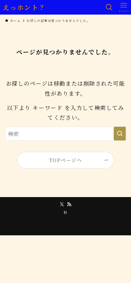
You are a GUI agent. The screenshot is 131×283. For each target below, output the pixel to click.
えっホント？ (24, 7)
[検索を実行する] (120, 134)
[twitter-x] (62, 204)
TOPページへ (65, 160)
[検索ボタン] (109, 7)
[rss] (69, 204)
